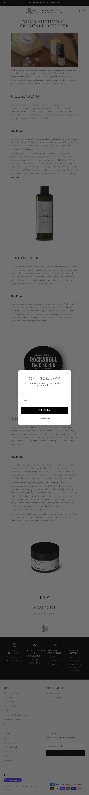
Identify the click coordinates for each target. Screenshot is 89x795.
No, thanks (45, 418)
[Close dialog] (68, 373)
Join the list (44, 410)
